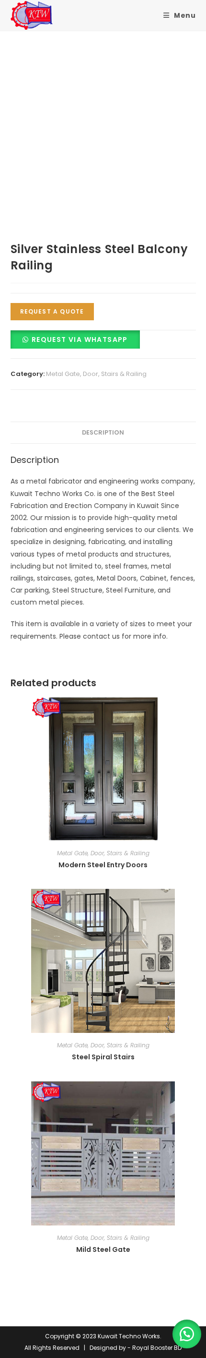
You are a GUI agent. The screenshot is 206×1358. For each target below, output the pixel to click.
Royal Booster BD (157, 1348)
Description (103, 432)
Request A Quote (52, 311)
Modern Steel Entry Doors (103, 865)
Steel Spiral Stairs (103, 1057)
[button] (75, 339)
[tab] (103, 433)
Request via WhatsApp (80, 339)
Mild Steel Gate (103, 1249)
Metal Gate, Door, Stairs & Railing (96, 373)
